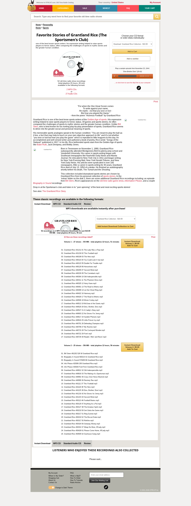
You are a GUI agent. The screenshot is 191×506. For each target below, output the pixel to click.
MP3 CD (57, 204)
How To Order (75, 478)
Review (87, 204)
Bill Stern (69, 181)
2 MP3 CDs (72, 89)
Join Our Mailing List (99, 480)
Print (156, 101)
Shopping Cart (53, 478)
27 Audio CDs (71, 94)
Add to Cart (132, 51)
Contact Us (52, 482)
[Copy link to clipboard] (139, 88)
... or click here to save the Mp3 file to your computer (132, 83)
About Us (51, 480)
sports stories (109, 176)
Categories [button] (63, 8)
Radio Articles (75, 482)
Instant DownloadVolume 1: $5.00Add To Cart (132, 243)
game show (118, 181)
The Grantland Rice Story (54, 191)
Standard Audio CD (72, 204)
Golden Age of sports (97, 119)
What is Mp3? (75, 476)
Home (41, 8)
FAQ (128, 8)
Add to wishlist (132, 59)
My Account (155, 2)
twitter (132, 88)
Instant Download (42, 204)
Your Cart (150, 8)
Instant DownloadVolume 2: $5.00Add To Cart (132, 347)
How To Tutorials (76, 480)
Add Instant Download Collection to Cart (115, 226)
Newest (106, 8)
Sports (46, 28)
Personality (48, 25)
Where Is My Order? (56, 476)
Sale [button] (85, 8)
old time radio (106, 181)
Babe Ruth (42, 144)
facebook (126, 88)
